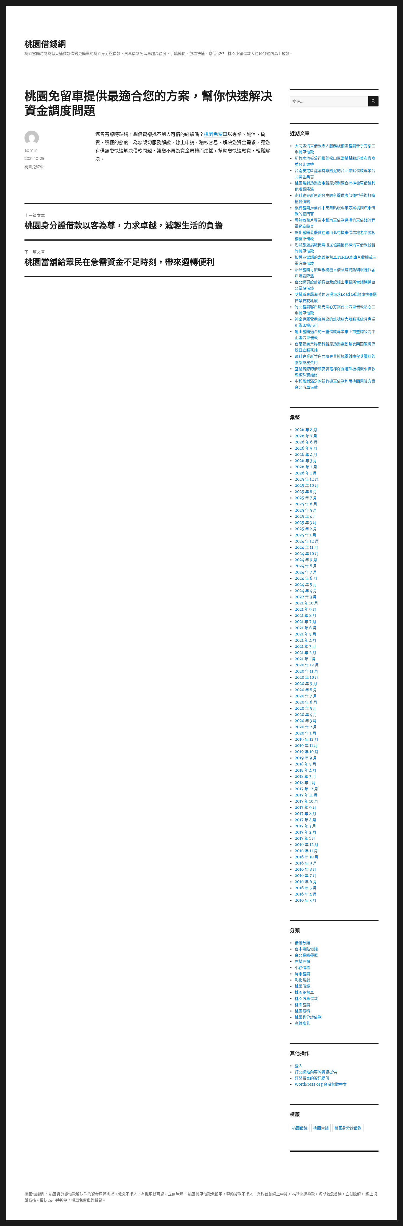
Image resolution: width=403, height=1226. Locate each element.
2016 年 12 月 (306, 844)
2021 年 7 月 (305, 621)
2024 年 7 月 (306, 572)
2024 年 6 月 (306, 578)
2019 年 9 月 (306, 757)
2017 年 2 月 (305, 832)
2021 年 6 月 (306, 627)
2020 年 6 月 (306, 702)
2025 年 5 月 (306, 510)
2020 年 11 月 (306, 671)
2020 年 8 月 (306, 689)
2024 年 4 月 (306, 590)
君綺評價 (302, 961)
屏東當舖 (302, 973)
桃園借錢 (302, 986)
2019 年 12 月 (306, 739)
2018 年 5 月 (305, 764)
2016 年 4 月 (306, 894)
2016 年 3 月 (305, 900)
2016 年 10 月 (306, 856)
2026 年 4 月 (306, 454)
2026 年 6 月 (306, 442)
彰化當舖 (302, 979)
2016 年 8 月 (306, 869)
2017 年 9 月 (306, 807)
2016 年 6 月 (306, 881)
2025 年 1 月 (305, 535)
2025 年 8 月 (306, 491)
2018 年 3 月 (305, 776)
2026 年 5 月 (306, 448)
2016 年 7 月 (306, 875)
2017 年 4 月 (305, 819)
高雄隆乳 (302, 1023)
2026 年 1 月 (306, 473)
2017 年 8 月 (305, 813)
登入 (298, 1065)
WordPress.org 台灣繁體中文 (321, 1084)
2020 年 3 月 (306, 720)
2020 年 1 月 (305, 733)
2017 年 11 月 (306, 795)
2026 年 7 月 (306, 435)
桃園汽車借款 (306, 998)
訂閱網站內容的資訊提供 (316, 1071)
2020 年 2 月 (306, 726)
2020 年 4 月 (306, 714)
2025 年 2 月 (306, 528)
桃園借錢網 (45, 44)
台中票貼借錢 (306, 948)
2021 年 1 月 (305, 658)
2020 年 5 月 (306, 708)
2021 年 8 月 (305, 615)
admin (30, 150)
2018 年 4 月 (305, 770)
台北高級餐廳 (306, 955)
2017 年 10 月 (306, 801)
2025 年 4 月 (306, 516)
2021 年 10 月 (306, 603)
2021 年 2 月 (305, 652)
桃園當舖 (302, 1004)
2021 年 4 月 (305, 640)
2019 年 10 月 (306, 751)
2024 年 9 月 (306, 559)
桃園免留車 (215, 134)
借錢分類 (302, 942)
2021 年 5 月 (305, 634)
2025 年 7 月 (306, 497)
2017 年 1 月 (305, 838)
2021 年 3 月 (305, 646)
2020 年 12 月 (307, 665)
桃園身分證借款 (308, 1017)
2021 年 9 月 (306, 609)
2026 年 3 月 (306, 460)
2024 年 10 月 (307, 553)
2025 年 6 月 (306, 504)
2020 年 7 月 (306, 696)
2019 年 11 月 (306, 745)
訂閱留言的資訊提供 (312, 1078)
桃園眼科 (302, 1010)
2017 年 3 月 (305, 826)
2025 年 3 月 (306, 522)
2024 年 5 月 (306, 584)
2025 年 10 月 (307, 485)
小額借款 (302, 967)
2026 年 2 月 (306, 466)
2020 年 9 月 (306, 683)
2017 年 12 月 (306, 788)
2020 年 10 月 (307, 677)
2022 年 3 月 (306, 596)
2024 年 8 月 (306, 565)
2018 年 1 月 (305, 782)
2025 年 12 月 (307, 479)
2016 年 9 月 (306, 863)
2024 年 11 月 (306, 547)
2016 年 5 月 (306, 887)
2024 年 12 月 (307, 541)
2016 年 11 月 (306, 850)
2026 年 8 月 (306, 429)
